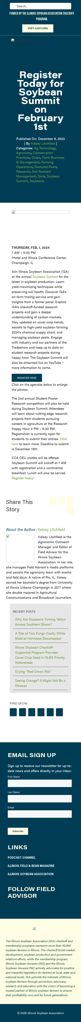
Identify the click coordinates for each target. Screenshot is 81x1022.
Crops (36, 157)
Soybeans (37, 180)
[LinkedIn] (70, 500)
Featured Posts (45, 166)
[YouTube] (40, 712)
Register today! (23, 477)
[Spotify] (50, 712)
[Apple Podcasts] (59, 712)
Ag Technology (45, 148)
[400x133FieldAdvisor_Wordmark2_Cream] (22, 40)
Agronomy (23, 152)
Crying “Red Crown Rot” (33, 671)
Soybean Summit (45, 276)
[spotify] (45, 908)
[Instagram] (22, 712)
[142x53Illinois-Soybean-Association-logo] (40, 928)
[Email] (70, 510)
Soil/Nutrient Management (33, 173)
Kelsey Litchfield (43, 143)
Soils (41, 176)
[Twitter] (31, 712)
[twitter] (28, 908)
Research (23, 171)
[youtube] (36, 908)
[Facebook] (52, 500)
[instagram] (19, 908)
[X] (61, 500)
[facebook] (10, 908)
